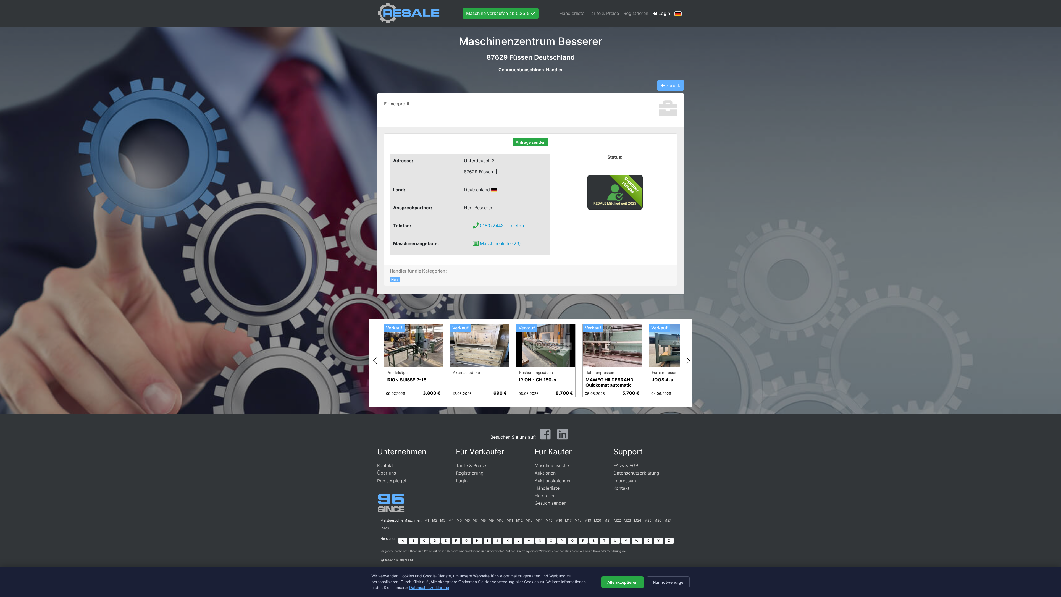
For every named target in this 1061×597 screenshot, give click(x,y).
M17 (568, 520)
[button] (678, 13)
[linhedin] (563, 436)
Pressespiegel (391, 480)
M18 (578, 520)
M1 (426, 520)
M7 (475, 520)
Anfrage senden (531, 142)
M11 (510, 520)
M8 (483, 520)
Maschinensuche (552, 465)
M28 (385, 528)
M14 (539, 520)
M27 (667, 520)
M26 (657, 520)
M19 (587, 520)
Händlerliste (572, 13)
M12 (519, 520)
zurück (672, 85)
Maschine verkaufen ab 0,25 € (498, 13)
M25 (647, 520)
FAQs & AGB (625, 465)
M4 (451, 520)
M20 (597, 520)
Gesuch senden (550, 503)
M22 (617, 520)
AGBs (583, 551)
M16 (558, 520)
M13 (529, 520)
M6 (467, 520)
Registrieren (635, 13)
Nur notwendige (668, 582)
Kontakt (385, 465)
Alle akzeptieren (622, 582)
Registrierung (470, 473)
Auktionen (545, 473)
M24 (637, 520)
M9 (491, 520)
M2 (434, 520)
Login (663, 13)
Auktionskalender (553, 480)
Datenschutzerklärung (636, 473)
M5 (459, 520)
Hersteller (545, 495)
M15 (549, 520)
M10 (500, 520)
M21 (607, 520)
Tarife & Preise (604, 13)
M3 (442, 520)
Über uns (386, 473)
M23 (627, 520)
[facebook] (545, 436)
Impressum (624, 480)
